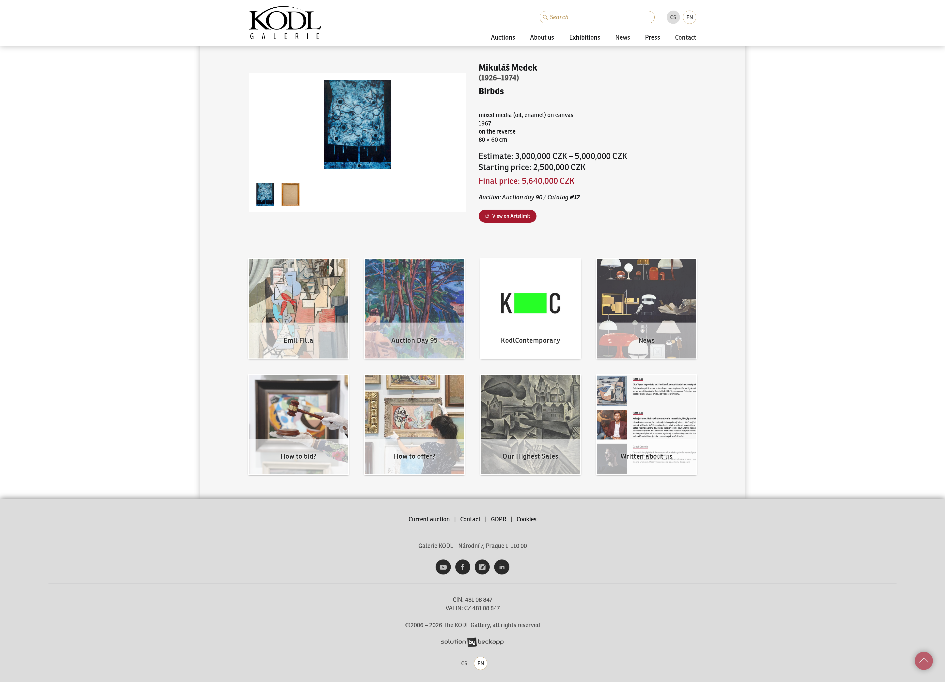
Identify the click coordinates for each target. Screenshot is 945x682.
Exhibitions (584, 37)
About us (542, 37)
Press (652, 37)
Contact (685, 37)
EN (689, 17)
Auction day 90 (522, 197)
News (622, 37)
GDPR (498, 519)
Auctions (503, 37)
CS (673, 17)
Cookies (526, 519)
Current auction (429, 519)
